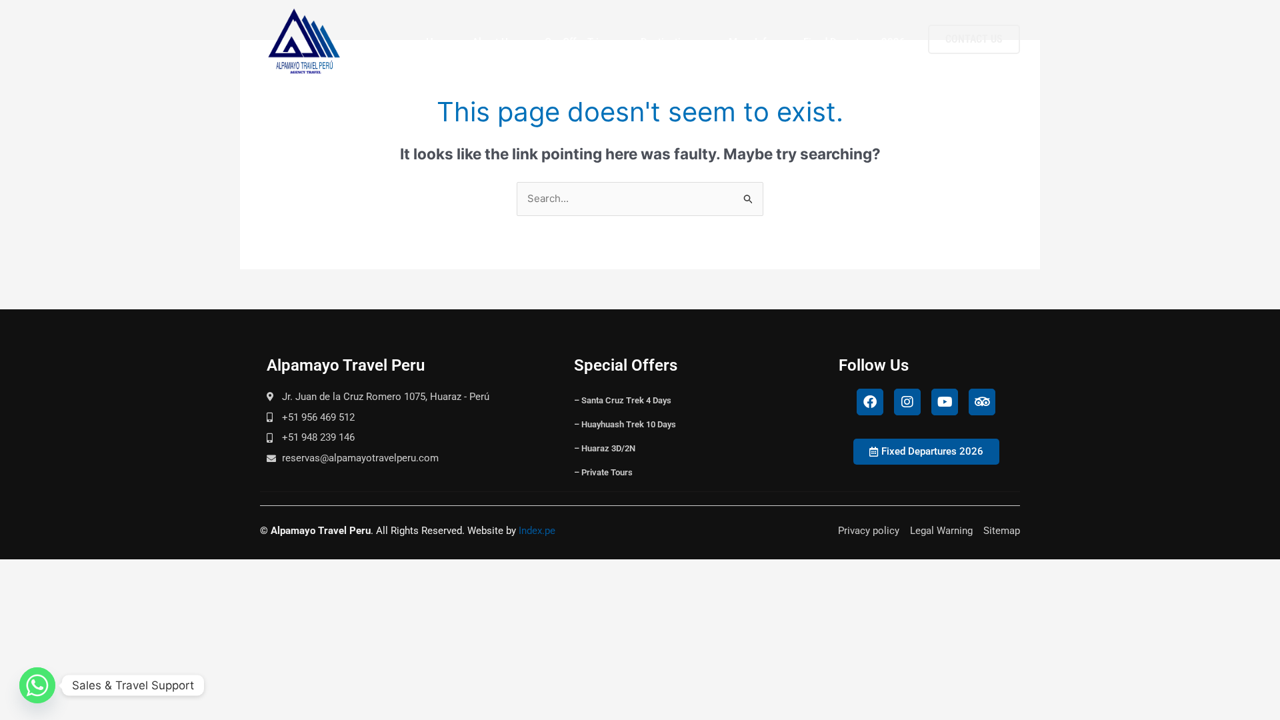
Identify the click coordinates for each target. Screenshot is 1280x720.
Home (439, 42)
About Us (492, 42)
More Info (750, 42)
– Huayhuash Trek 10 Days (625, 424)
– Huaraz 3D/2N (604, 448)
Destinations (669, 42)
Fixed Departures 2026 (854, 42)
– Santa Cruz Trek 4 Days (622, 400)
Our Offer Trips (577, 42)
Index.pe (537, 531)
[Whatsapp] (37, 685)
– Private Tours (603, 472)
